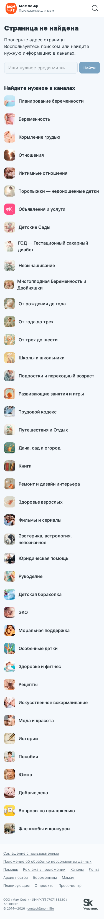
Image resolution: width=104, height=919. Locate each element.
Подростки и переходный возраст (56, 376)
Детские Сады (34, 227)
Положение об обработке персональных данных (47, 861)
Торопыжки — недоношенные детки (59, 191)
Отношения (31, 155)
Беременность (34, 119)
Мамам (68, 877)
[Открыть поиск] (95, 8)
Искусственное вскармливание (53, 702)
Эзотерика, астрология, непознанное (45, 539)
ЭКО (23, 612)
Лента (94, 869)
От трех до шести (38, 339)
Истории (28, 738)
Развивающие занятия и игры (51, 394)
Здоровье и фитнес (40, 666)
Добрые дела (33, 792)
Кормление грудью (39, 137)
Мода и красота (36, 720)
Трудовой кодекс (38, 412)
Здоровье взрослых (41, 502)
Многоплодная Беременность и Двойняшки (51, 284)
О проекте (44, 885)
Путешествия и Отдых (43, 430)
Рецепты (28, 684)
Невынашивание (37, 265)
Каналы (77, 869)
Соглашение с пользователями (31, 853)
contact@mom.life (40, 908)
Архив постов (15, 877)
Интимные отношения (43, 173)
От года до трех (36, 321)
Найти (89, 67)
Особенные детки (38, 648)
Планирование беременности (51, 101)
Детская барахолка (40, 594)
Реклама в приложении (44, 869)
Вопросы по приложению (47, 810)
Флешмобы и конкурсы (44, 828)
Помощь (10, 869)
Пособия (28, 756)
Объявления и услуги (42, 209)
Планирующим (16, 885)
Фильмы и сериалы (40, 520)
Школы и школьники (42, 358)
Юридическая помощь (44, 558)
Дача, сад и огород (39, 448)
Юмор (25, 774)
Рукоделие (30, 576)
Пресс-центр (70, 885)
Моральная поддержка (44, 630)
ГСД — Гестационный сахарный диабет (53, 246)
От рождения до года (42, 303)
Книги (25, 466)
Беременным (45, 877)
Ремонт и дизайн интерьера (49, 484)
